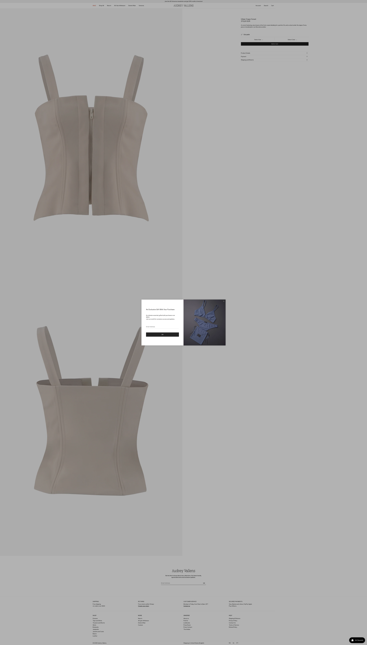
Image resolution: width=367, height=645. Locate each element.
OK (162, 334)
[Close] (223, 301)
